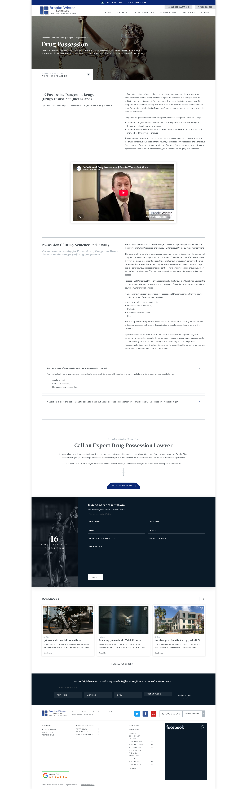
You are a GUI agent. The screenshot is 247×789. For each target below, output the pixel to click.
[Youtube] (153, 714)
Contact (206, 12)
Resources (189, 12)
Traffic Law (81, 729)
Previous (196, 599)
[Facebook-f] (145, 714)
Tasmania (133, 753)
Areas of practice (144, 12)
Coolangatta (135, 764)
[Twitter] (137, 714)
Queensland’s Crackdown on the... (62, 640)
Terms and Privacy (88, 785)
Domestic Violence (85, 735)
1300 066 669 (81, 463)
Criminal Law (55, 38)
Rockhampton (135, 742)
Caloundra (134, 756)
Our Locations (168, 12)
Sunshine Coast (136, 744)
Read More (48, 653)
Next (202, 599)
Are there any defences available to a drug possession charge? (77, 368)
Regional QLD (135, 747)
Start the (125, 2)
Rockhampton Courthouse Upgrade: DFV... (178, 640)
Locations (134, 729)
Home (108, 12)
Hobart (132, 739)
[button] (123, 367)
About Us (122, 12)
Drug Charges (67, 38)
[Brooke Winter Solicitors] (58, 14)
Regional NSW (135, 750)
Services (45, 38)
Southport (134, 762)
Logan (132, 759)
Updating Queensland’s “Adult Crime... (120, 640)
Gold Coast (134, 736)
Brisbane (133, 733)
